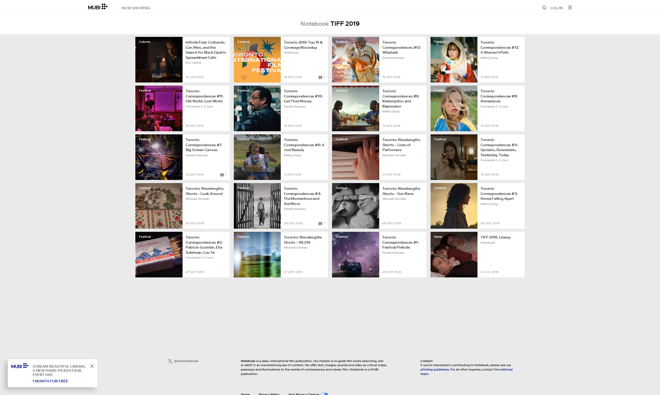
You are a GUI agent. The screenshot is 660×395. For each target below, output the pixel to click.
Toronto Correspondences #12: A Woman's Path (500, 47)
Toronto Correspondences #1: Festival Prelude (400, 242)
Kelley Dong (489, 58)
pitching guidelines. (435, 369)
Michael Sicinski (394, 155)
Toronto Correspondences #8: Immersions (499, 96)
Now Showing (136, 8)
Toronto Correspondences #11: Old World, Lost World (205, 96)
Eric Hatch (193, 62)
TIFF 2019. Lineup (496, 237)
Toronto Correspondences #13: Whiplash (401, 47)
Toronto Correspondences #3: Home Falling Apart (499, 193)
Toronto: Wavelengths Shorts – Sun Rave (401, 191)
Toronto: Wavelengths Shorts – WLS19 (303, 240)
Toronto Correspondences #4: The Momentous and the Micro (302, 196)
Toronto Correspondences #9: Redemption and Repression (400, 99)
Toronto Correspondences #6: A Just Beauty (304, 144)
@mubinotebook (186, 361)
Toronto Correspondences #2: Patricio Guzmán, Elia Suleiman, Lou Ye (204, 245)
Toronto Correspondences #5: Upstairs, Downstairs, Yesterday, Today (499, 147)
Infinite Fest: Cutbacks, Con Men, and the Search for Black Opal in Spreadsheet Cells (206, 50)
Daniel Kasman (393, 58)
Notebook (291, 52)
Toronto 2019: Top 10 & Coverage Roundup (303, 45)
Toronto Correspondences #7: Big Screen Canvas (204, 144)
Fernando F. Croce (199, 106)
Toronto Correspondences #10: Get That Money (303, 96)
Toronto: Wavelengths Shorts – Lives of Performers (401, 144)
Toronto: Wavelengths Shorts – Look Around (205, 191)
